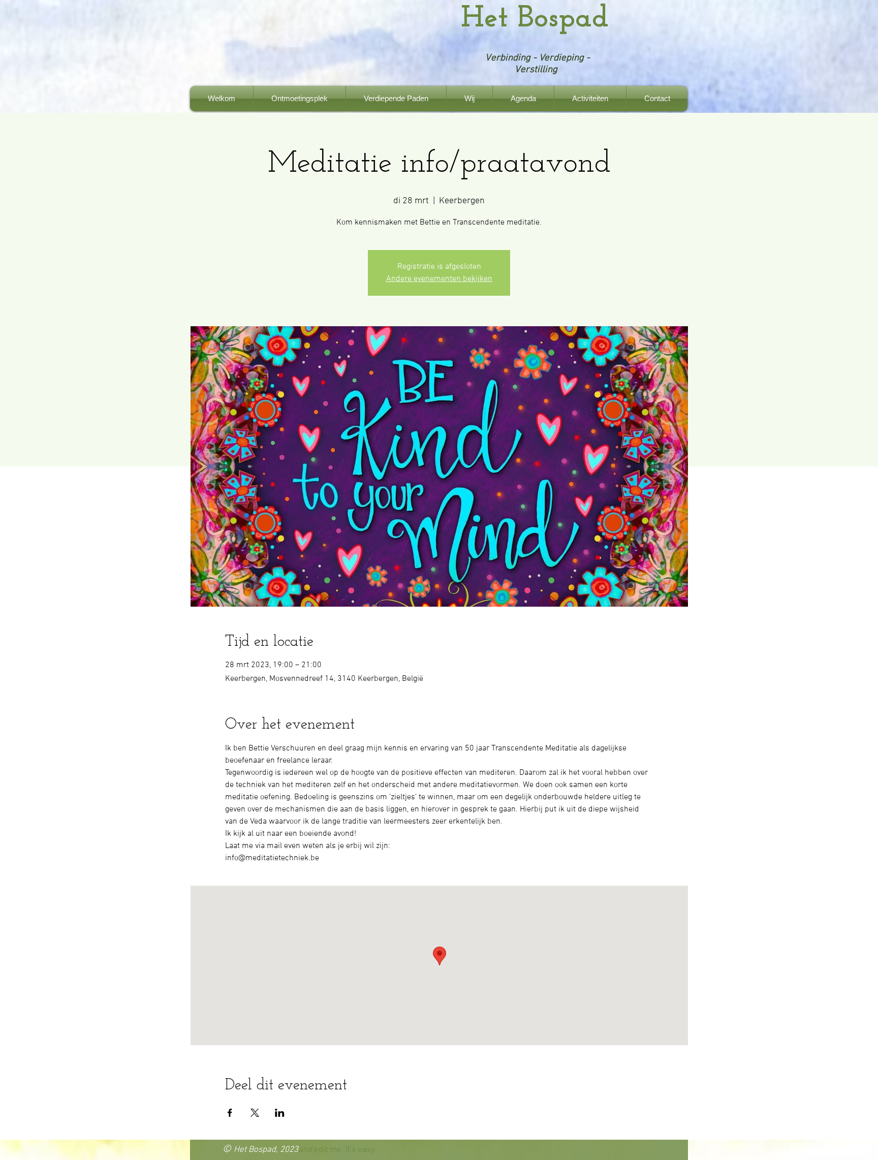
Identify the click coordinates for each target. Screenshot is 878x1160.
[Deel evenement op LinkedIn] (280, 1113)
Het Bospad (535, 19)
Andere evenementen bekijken (439, 279)
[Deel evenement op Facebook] (230, 1113)
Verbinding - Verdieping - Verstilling (537, 64)
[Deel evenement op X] (255, 1113)
